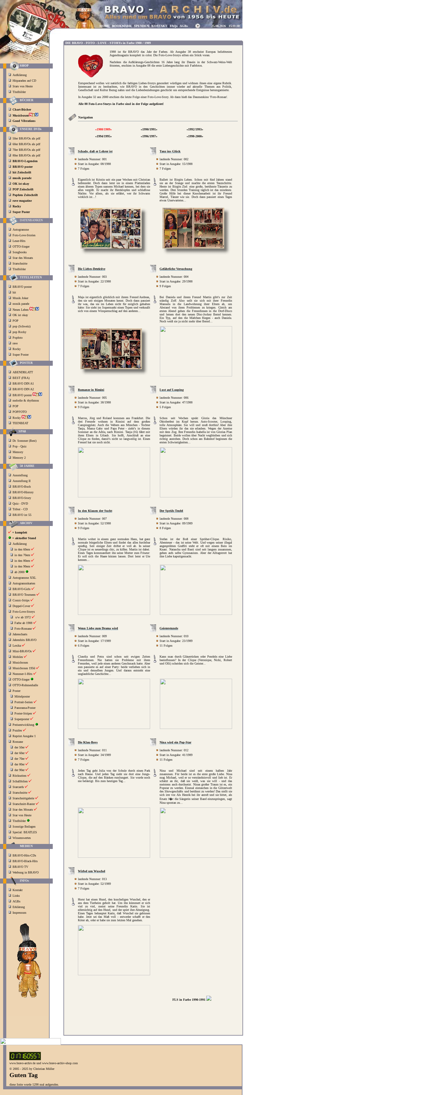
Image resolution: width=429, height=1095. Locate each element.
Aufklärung (20, 75)
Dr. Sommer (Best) (24, 440)
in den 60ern (22, 549)
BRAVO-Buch (22, 486)
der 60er (19, 753)
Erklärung (19, 907)
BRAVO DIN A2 (24, 389)
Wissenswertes (22, 838)
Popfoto (18, 337)
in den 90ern (22, 566)
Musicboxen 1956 (24, 668)
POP (16, 320)
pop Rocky (19, 332)
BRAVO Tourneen (24, 594)
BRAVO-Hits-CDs (24, 855)
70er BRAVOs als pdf (26, 149)
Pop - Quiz (19, 446)
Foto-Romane (23, 628)
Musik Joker (21, 298)
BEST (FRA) (21, 378)
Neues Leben (21, 309)
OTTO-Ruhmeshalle (25, 685)
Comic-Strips (21, 600)
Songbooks (20, 252)
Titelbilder (19, 92)
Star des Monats (23, 258)
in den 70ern (22, 555)
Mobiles (18, 657)
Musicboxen (20, 662)
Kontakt (18, 890)
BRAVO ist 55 (22, 515)
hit (15, 292)
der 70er (19, 758)
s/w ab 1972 (23, 617)
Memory (18, 452)
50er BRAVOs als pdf (26, 138)
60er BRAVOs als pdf (26, 144)
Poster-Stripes (23, 713)
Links (16, 895)
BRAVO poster (23, 286)
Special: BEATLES (25, 832)
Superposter (21, 719)
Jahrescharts (20, 634)
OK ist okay (21, 315)
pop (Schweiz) (21, 326)
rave (16, 343)
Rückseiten (19, 775)
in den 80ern (22, 560)
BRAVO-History (23, 492)
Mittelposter (22, 696)
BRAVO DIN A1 (24, 383)
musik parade (21, 303)
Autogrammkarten (24, 583)
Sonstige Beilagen (24, 826)
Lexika (17, 645)
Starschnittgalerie (23, 798)
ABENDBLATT (23, 372)
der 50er (19, 747)
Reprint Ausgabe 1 (24, 736)
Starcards (18, 787)
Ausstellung (20, 475)
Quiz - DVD (20, 503)
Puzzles (17, 730)
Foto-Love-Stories (24, 235)
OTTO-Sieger (21, 246)
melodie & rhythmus (26, 400)
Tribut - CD (20, 509)
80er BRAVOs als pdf (26, 155)
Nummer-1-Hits (22, 674)
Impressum (19, 912)
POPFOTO (20, 411)
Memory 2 (19, 457)
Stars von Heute (23, 86)
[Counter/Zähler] (25, 1059)
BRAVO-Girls (21, 589)
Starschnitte (20, 263)
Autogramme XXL (24, 577)
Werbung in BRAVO (26, 872)
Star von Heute (22, 815)
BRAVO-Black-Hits (25, 861)
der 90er (19, 770)
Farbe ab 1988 (23, 623)
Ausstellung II (21, 481)
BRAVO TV (20, 866)
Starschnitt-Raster (24, 804)
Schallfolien (20, 781)
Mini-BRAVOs (22, 651)
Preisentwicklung (23, 724)
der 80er (19, 764)
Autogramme (21, 229)
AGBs (16, 901)
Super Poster (21, 354)
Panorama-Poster (24, 707)
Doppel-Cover (21, 606)
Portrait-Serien (23, 702)
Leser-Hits (19, 241)
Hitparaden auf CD (24, 80)
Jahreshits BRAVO (24, 640)
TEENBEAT (21, 423)
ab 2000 (19, 572)
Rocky (17, 349)
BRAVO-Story (22, 498)
